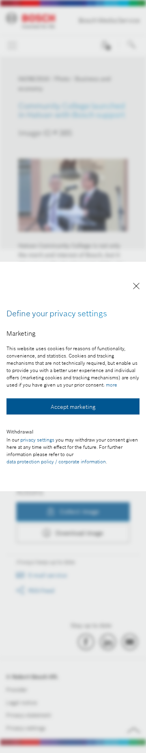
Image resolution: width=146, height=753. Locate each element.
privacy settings (37, 440)
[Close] (136, 287)
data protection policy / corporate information (56, 462)
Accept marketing (73, 406)
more (111, 385)
